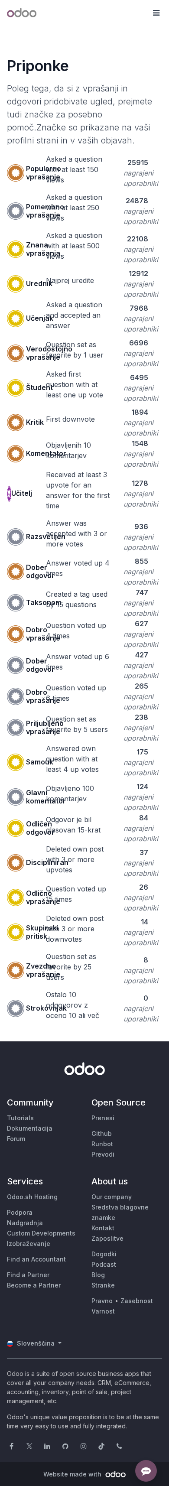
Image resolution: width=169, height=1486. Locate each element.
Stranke (103, 1285)
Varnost (103, 1311)
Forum (16, 1138)
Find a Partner (28, 1274)
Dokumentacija (29, 1128)
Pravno (102, 1300)
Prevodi (102, 1154)
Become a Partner (34, 1285)
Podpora (19, 1212)
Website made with (73, 1474)
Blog (98, 1274)
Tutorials (20, 1118)
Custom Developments (41, 1233)
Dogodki (104, 1254)
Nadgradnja (25, 1222)
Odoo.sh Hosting (32, 1196)
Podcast (103, 1264)
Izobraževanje (28, 1243)
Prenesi (102, 1118)
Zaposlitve (107, 1238)
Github (101, 1133)
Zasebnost (136, 1300)
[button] (156, 13)
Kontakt (102, 1228)
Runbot (102, 1144)
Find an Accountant (36, 1259)
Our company (111, 1196)
